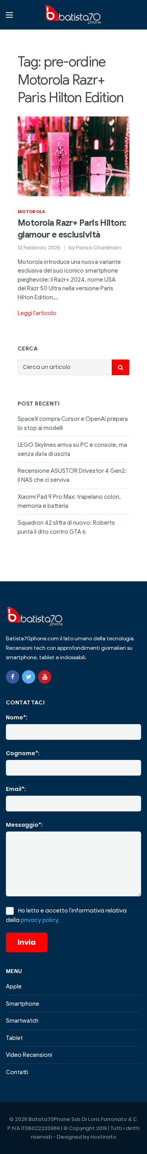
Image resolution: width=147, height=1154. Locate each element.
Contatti (17, 1072)
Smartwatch (22, 1020)
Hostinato (103, 1137)
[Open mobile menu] (9, 15)
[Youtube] (44, 677)
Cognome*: (23, 753)
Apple (14, 986)
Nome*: (16, 717)
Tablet (14, 1038)
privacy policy (39, 920)
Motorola (31, 211)
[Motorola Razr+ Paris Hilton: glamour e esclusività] (73, 155)
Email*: (16, 789)
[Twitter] (28, 677)
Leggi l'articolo (37, 313)
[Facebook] (12, 677)
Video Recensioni (29, 1054)
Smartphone (22, 1003)
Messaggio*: (24, 825)
